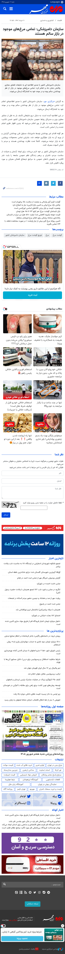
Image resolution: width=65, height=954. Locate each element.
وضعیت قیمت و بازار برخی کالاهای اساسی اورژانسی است (37, 208)
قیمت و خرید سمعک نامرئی (50, 789)
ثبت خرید (32, 295)
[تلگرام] (49, 893)
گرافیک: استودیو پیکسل (27, 949)
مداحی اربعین (28, 770)
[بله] (44, 893)
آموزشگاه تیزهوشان (30, 779)
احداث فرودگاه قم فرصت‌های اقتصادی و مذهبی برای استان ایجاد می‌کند (31, 824)
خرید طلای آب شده (24, 765)
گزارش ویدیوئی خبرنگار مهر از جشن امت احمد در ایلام (38, 578)
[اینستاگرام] (39, 893)
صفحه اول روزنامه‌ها (52, 707)
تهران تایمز (21, 789)
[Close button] (62, 925)
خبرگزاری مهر (49, 101)
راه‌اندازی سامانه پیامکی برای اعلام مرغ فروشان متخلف (38, 218)
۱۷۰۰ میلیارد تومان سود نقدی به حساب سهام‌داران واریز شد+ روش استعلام (33, 643)
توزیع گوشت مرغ (35, 235)
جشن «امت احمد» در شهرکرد (48, 583)
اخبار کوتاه (57, 810)
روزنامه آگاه (8, 789)
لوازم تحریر (39, 765)
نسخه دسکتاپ (32, 903)
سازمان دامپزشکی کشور (14, 235)
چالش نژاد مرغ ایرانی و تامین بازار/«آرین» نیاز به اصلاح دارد (36, 205)
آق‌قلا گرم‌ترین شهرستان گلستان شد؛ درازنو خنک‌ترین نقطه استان (34, 572)
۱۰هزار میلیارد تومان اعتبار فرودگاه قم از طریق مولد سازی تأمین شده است (32, 623)
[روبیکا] (30, 893)
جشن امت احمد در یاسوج (50, 604)
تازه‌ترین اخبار (56, 558)
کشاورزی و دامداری (47, 20)
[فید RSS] (26, 893)
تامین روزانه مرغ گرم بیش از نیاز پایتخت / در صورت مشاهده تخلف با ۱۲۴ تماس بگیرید (32, 223)
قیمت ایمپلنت (9, 774)
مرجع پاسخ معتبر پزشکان (51, 774)
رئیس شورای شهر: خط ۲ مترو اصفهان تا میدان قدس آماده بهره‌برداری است (32, 652)
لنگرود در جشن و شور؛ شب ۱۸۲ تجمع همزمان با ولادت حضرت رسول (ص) (32, 591)
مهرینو (32, 789)
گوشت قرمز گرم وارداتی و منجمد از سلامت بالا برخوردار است (36, 202)
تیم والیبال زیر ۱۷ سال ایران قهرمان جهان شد (42, 668)
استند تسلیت (44, 770)
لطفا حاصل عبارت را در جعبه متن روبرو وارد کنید (43, 502)
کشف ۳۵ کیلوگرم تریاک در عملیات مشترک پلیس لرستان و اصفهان (33, 679)
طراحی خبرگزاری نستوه (50, 949)
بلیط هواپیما (10, 779)
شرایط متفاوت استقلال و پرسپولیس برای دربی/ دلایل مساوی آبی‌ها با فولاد (32, 661)
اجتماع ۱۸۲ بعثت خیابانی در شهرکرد (46, 615)
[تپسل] (4, 246)
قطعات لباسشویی (53, 779)
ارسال (6, 514)
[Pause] (6, 281)
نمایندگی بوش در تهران (47, 784)
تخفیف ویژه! (22, 938)
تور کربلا (58, 770)
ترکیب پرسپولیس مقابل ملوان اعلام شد (44, 674)
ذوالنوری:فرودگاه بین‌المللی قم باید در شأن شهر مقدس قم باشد (34, 821)
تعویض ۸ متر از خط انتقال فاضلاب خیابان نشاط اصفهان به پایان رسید (32, 700)
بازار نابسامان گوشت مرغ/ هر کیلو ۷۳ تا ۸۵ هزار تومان (38, 211)
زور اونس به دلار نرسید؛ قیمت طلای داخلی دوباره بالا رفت (36, 694)
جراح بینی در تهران (54, 765)
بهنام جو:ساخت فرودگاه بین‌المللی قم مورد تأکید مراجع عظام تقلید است (31, 827)
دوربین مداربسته (11, 770)
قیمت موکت (8, 765)
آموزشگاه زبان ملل (16, 784)
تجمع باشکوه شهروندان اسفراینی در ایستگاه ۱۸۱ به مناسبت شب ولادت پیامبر (32, 565)
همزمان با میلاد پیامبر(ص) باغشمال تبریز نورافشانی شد (38, 609)
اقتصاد (59, 20)
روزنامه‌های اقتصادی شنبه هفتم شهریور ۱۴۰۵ (41, 754)
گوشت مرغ (57, 235)
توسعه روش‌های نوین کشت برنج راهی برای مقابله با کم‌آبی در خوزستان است (31, 687)
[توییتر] (35, 893)
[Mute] (10, 281)
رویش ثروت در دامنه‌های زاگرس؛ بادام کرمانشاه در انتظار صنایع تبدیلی (32, 636)
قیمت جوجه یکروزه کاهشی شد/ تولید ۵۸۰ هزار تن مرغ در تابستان (33, 214)
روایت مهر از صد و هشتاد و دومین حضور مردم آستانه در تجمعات (34, 598)
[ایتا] (16, 893)
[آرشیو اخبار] (21, 893)
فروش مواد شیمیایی (28, 774)
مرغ (47, 235)
